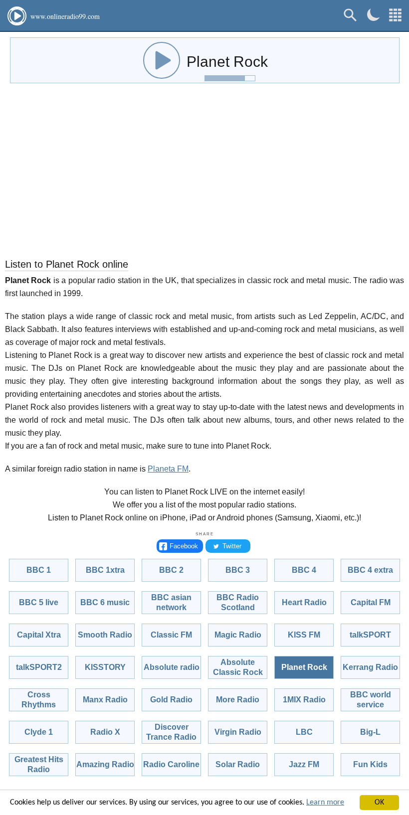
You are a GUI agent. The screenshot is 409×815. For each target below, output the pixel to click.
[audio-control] (162, 60)
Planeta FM (168, 469)
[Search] (350, 15)
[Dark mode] (373, 14)
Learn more (325, 803)
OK (379, 803)
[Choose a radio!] (395, 15)
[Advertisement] (204, 173)
